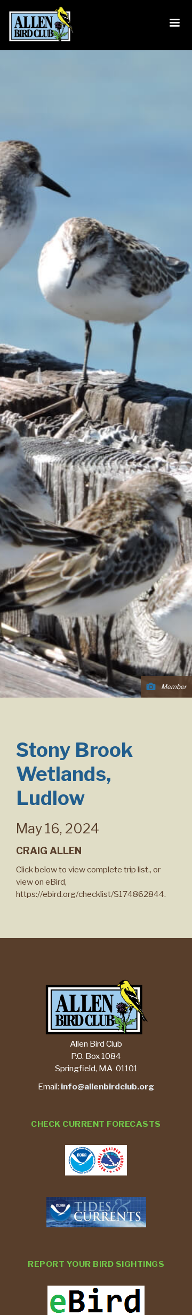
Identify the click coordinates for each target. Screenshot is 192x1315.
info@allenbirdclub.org (107, 1086)
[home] (38, 25)
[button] (174, 23)
